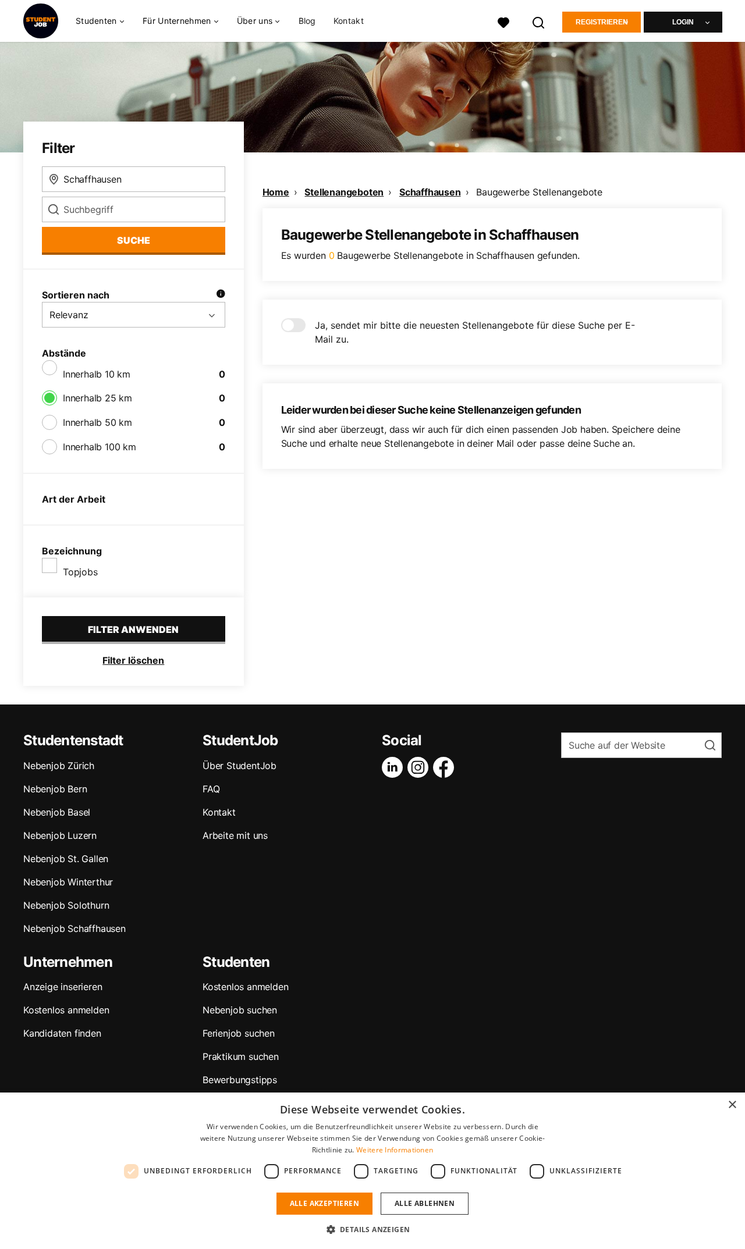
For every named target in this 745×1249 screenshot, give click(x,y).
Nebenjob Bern (55, 789)
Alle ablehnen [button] (425, 1203)
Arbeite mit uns (235, 835)
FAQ (211, 789)
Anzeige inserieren (62, 986)
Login (683, 22)
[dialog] (372, 1171)
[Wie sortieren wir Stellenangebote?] (220, 295)
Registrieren (602, 22)
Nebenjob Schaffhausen (74, 928)
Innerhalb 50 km (97, 422)
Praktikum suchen (241, 1056)
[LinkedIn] (394, 767)
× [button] (732, 1105)
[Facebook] (446, 767)
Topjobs (80, 572)
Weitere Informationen (394, 1150)
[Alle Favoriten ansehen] (503, 21)
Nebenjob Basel (56, 812)
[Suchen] (539, 21)
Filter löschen (133, 660)
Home (275, 192)
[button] (372, 1229)
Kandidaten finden (62, 1033)
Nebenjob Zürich (58, 765)
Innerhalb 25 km (97, 398)
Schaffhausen (430, 192)
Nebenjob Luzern (60, 835)
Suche (133, 240)
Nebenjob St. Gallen (65, 858)
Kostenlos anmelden (66, 1010)
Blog (307, 21)
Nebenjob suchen (240, 1010)
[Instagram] (420, 767)
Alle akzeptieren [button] (324, 1203)
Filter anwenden (133, 629)
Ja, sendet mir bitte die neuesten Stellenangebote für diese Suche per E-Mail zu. (475, 332)
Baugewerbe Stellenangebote (539, 192)
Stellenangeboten (344, 192)
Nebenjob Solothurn (66, 905)
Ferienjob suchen (239, 1033)
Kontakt (349, 21)
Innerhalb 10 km (96, 374)
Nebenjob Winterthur (68, 882)
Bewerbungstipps (240, 1080)
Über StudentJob (239, 765)
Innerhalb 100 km (99, 447)
